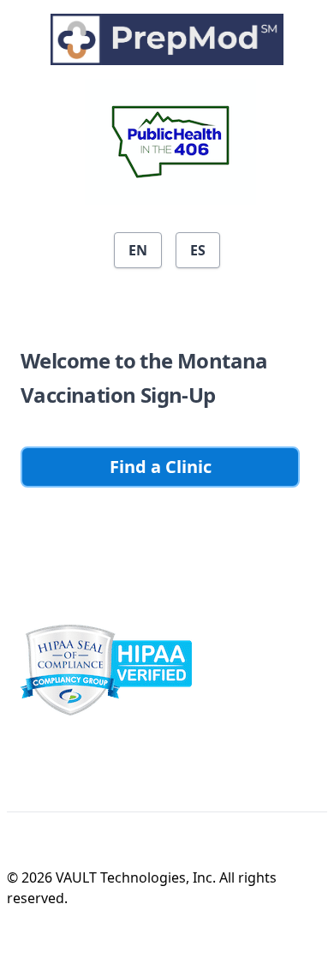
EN (137, 250)
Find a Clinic (161, 466)
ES (198, 250)
